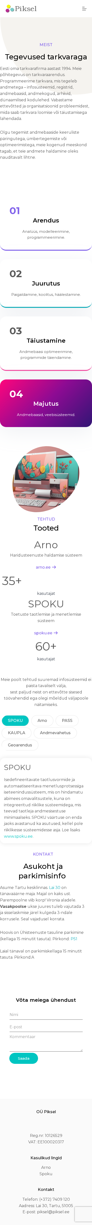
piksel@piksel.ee (53, 1212)
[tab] (15, 721)
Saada (23, 1058)
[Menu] (84, 8)
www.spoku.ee (18, 836)
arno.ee (43, 567)
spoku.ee (43, 633)
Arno (46, 1167)
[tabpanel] (46, 800)
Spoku (46, 1174)
